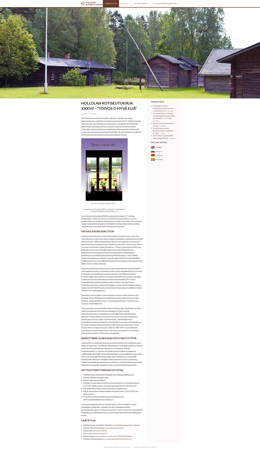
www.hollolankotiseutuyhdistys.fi (119, 439)
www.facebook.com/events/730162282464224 (114, 436)
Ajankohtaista (111, 3)
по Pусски (158, 151)
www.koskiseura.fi (100, 433)
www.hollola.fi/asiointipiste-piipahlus (126, 425)
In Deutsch (159, 155)
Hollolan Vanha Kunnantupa (165, 3)
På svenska (159, 159)
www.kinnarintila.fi (100, 431)
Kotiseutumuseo (141, 3)
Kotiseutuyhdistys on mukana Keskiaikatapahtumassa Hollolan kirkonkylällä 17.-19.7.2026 (164, 115)
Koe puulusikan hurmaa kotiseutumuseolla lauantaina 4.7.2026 (163, 130)
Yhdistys (124, 3)
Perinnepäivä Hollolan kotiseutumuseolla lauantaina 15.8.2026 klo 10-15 (163, 108)
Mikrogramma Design (148, 447)
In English (158, 147)
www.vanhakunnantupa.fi (114, 428)
